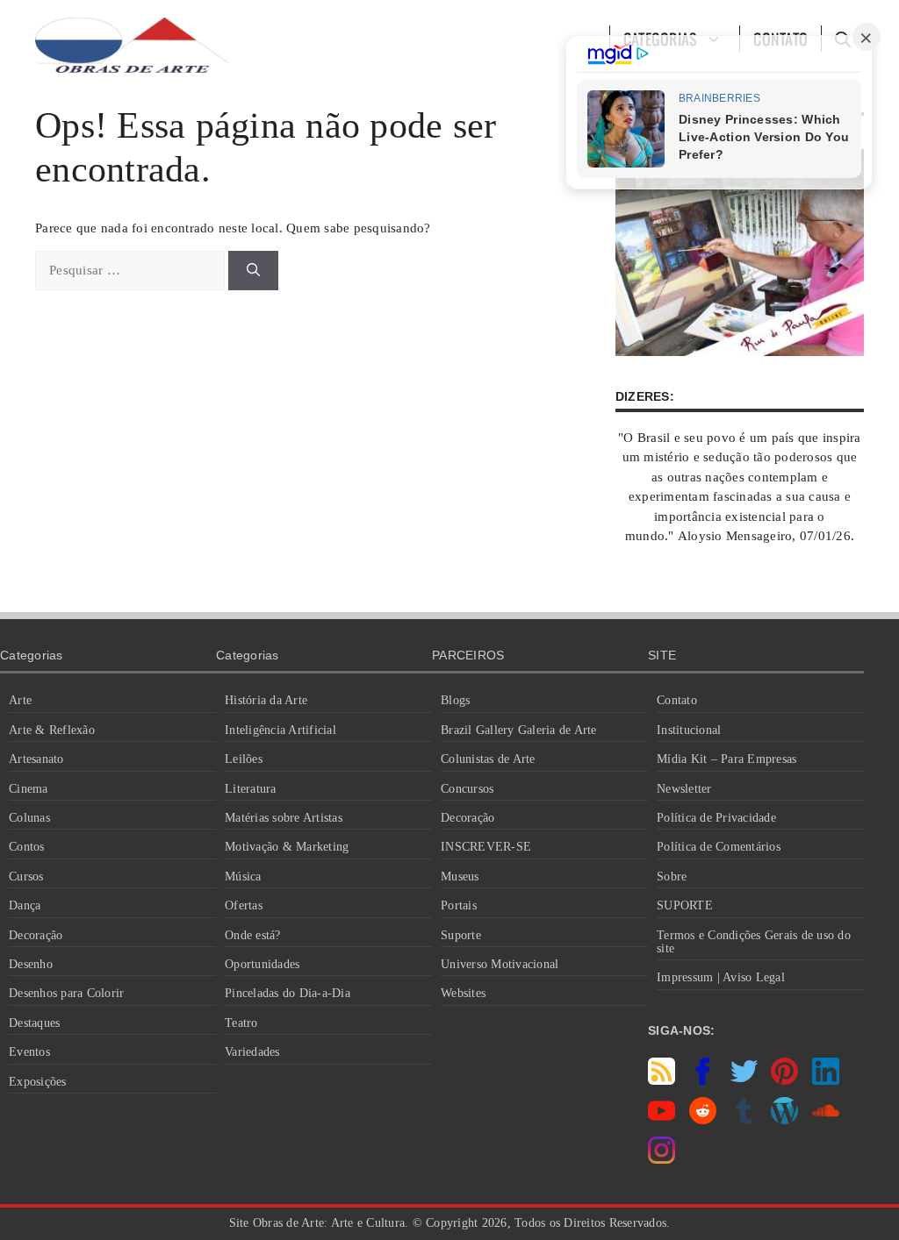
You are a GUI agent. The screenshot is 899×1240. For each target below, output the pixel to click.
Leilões (244, 759)
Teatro (241, 1023)
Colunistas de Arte (488, 759)
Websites (463, 993)
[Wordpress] (784, 1120)
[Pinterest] (784, 1080)
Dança (24, 905)
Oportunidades (262, 964)
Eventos (29, 1051)
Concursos (467, 788)
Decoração (35, 935)
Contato (677, 700)
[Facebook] (702, 1080)
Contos (27, 846)
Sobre (672, 876)
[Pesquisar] (253, 270)
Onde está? (253, 935)
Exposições (38, 1081)
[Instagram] (661, 1159)
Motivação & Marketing (287, 846)
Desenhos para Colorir (66, 993)
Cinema (28, 788)
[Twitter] (744, 1080)
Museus (460, 876)
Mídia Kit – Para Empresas (726, 759)
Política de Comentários (718, 846)
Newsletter (684, 788)
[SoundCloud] (825, 1120)
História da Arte (266, 700)
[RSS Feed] (661, 1080)
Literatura (251, 788)
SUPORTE (685, 905)
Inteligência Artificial (280, 730)
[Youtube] (661, 1120)
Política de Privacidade (716, 817)
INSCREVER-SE (486, 846)
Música (243, 876)
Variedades (252, 1051)
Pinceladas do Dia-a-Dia (287, 993)
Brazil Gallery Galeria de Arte (519, 730)
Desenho (31, 964)
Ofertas (244, 905)
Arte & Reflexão (52, 730)
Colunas (29, 817)
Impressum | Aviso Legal (721, 977)
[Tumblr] (744, 1120)
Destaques (34, 1023)
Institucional (689, 730)
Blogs (455, 700)
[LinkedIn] (825, 1080)
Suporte (461, 935)
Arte (20, 700)
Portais (459, 905)
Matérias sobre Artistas (283, 817)
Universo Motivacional (499, 964)
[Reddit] (702, 1120)
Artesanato (36, 759)
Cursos (26, 876)
